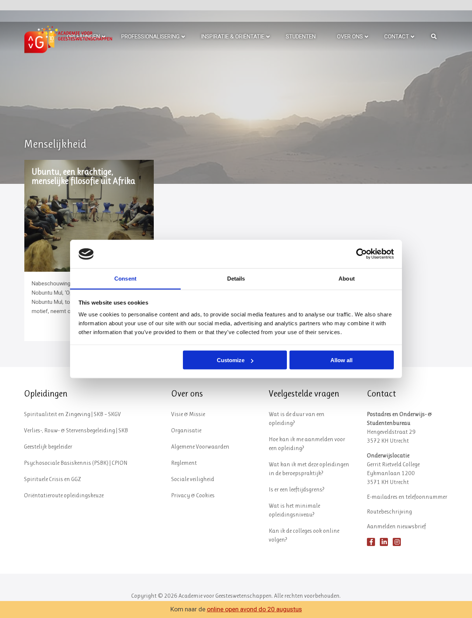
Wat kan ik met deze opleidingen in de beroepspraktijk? (309, 469)
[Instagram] (396, 542)
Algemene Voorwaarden (200, 446)
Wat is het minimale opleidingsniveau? (294, 510)
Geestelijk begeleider (48, 446)
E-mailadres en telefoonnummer (407, 496)
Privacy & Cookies (193, 495)
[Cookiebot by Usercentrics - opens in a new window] (361, 254)
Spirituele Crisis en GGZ (52, 479)
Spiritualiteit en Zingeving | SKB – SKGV (72, 414)
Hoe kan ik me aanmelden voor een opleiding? (307, 444)
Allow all (341, 360)
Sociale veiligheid (192, 479)
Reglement (184, 462)
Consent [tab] (125, 278)
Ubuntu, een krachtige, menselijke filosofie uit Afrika (83, 176)
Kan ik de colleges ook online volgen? (304, 535)
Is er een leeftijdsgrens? (296, 489)
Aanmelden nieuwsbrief (396, 526)
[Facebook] (371, 542)
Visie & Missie (188, 414)
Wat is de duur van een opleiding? (296, 418)
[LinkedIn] (384, 542)
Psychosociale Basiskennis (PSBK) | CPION (76, 462)
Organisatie (186, 430)
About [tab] (347, 278)
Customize (230, 360)
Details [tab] (236, 278)
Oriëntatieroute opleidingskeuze (64, 495)
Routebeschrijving (389, 511)
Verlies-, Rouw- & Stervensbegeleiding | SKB (76, 430)
